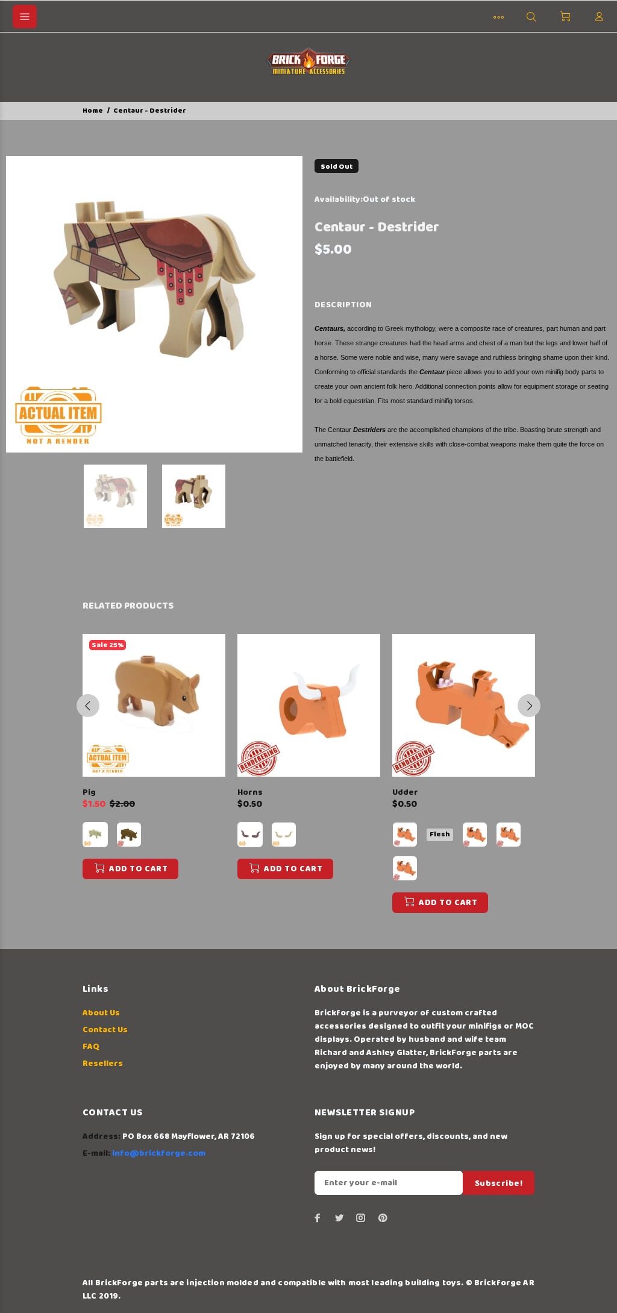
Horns (250, 792)
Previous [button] (88, 705)
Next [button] (529, 705)
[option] (123, 496)
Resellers (103, 1063)
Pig (89, 792)
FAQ (91, 1046)
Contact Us (105, 1029)
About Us (101, 1013)
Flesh (440, 834)
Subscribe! (498, 1183)
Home (93, 110)
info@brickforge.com (158, 1153)
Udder (405, 792)
